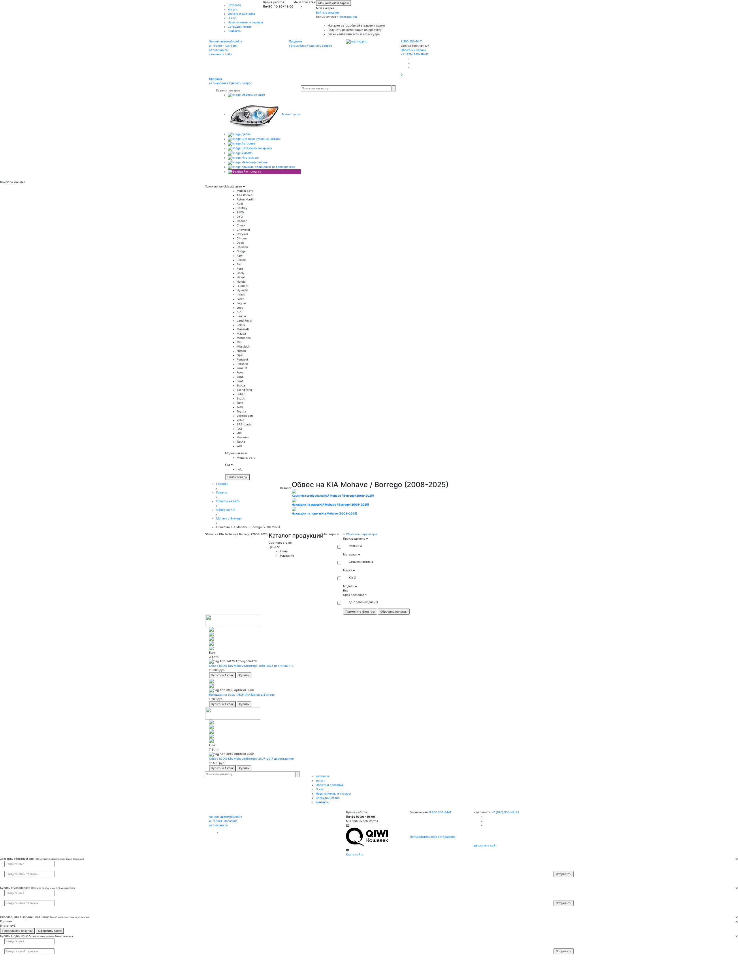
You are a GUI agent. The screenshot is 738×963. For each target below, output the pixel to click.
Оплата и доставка (241, 13)
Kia (351, 577)
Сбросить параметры (360, 534)
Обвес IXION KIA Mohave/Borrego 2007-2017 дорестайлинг (251, 758)
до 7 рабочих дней (362, 602)
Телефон (562, 869)
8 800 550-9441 (412, 41)
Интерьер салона (254, 162)
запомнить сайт (220, 54)
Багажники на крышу (256, 148)
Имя (560, 863)
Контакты (234, 31)
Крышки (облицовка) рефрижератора (268, 166)
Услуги (233, 9)
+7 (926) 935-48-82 (415, 54)
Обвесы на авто (253, 94)
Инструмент (250, 157)
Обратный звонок (413, 50)
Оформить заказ (50, 930)
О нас (232, 18)
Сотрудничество (240, 26)
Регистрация (347, 16)
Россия (354, 545)
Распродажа (252, 171)
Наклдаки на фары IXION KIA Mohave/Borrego (242, 694)
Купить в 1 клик (222, 675)
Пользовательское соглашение (432, 836)
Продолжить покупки (17, 930)
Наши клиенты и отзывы (245, 22)
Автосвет (248, 143)
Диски (246, 134)
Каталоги (234, 5)
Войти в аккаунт (327, 12)
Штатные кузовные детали (260, 138)
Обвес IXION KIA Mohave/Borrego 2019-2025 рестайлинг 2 (251, 665)
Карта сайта (355, 854)
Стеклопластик (359, 561)
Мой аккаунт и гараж (333, 3)
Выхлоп (247, 152)
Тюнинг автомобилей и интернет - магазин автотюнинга (225, 46)
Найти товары (237, 477)
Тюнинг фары (291, 114)
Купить (244, 675)
